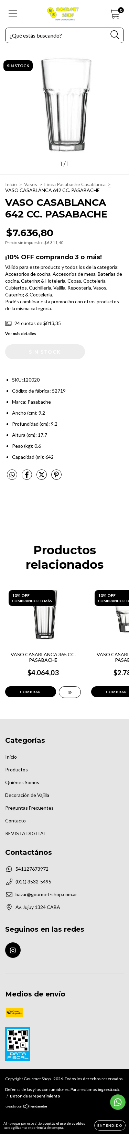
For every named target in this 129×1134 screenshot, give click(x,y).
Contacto (15, 820)
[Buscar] (115, 35)
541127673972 (32, 869)
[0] (114, 16)
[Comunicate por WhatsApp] (118, 1102)
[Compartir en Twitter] (42, 477)
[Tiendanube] (26, 1107)
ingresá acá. (109, 1089)
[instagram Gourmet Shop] (13, 950)
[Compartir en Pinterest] (56, 477)
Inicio (11, 184)
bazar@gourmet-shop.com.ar (46, 894)
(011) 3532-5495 (33, 881)
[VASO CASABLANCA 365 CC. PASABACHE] (70, 692)
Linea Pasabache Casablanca (75, 184)
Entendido (109, 1125)
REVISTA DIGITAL (25, 833)
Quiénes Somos (22, 782)
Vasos (30, 184)
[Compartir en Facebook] (27, 477)
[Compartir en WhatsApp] (12, 474)
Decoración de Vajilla (27, 795)
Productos (16, 769)
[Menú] (13, 14)
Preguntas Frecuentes (29, 808)
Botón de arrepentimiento (35, 1095)
